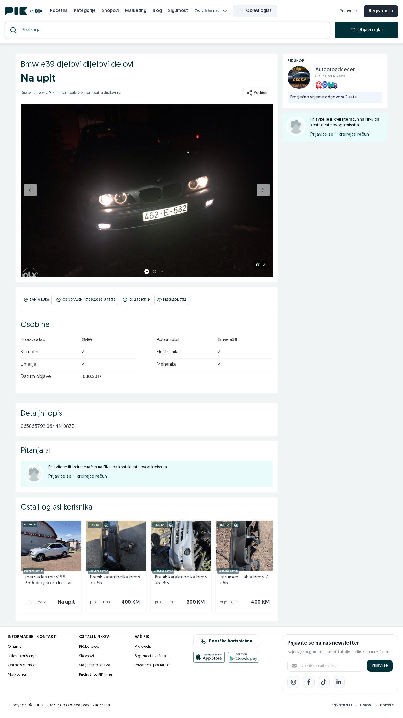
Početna (59, 11)
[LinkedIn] (339, 682)
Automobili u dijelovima (101, 93)
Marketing (135, 11)
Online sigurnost (22, 665)
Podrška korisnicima (230, 641)
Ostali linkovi (207, 11)
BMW (86, 340)
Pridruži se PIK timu (95, 675)
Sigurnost (178, 11)
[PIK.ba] (24, 11)
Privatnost (341, 705)
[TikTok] (324, 682)
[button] (30, 190)
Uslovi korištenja (22, 656)
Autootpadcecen (335, 69)
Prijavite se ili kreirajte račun (77, 476)
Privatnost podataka (153, 665)
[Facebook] (309, 682)
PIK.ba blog (89, 647)
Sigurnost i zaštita (150, 656)
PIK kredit (143, 647)
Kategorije (85, 11)
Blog (157, 11)
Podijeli (260, 93)
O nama (15, 647)
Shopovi (110, 11)
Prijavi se (348, 11)
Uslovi (366, 705)
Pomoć (387, 705)
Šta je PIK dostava (94, 665)
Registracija (381, 11)
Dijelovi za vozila (34, 93)
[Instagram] (293, 682)
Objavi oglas (259, 11)
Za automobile (64, 93)
